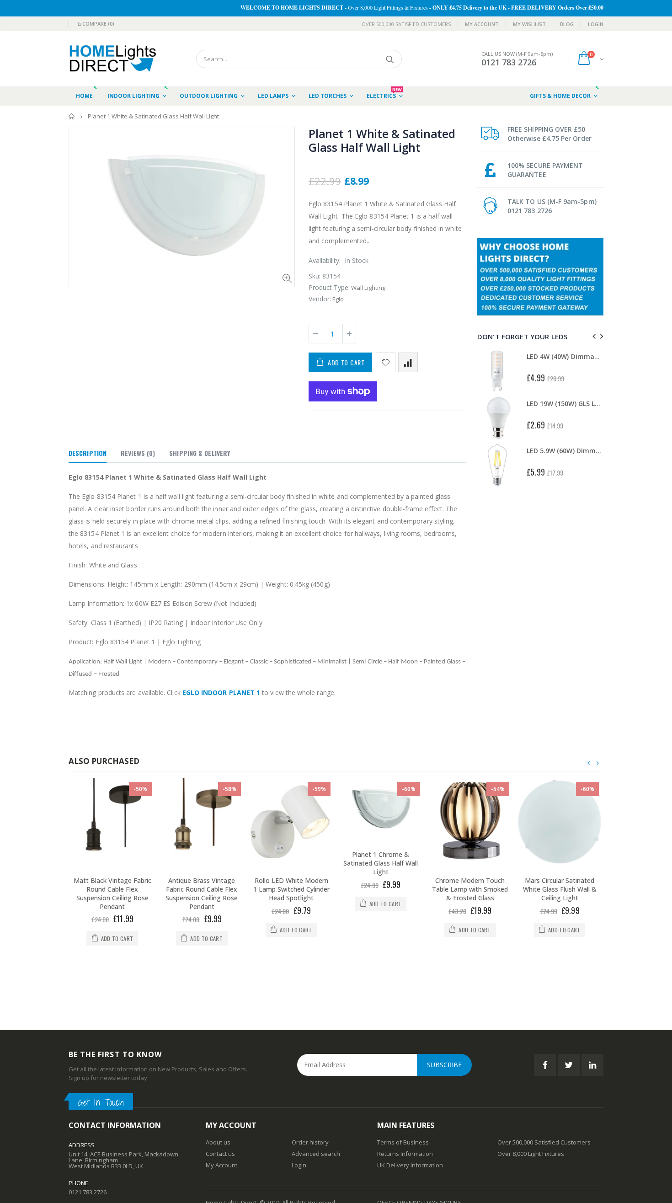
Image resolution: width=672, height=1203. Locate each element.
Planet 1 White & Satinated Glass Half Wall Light (382, 140)
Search (390, 59)
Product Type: (329, 287)
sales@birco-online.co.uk (103, 1165)
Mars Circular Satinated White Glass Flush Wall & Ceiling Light (560, 889)
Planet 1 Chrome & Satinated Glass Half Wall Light (380, 863)
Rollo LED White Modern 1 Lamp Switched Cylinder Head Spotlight (291, 889)
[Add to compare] (408, 362)
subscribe (444, 1011)
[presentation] (593, 336)
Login (595, 24)
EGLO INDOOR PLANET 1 (221, 692)
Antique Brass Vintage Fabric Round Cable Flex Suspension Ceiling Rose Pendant (201, 893)
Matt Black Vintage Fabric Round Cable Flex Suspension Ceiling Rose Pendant (112, 893)
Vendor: (320, 298)
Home (72, 116)
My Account (482, 24)
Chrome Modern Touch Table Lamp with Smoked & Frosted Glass (470, 889)
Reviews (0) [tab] (138, 453)
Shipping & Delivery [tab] (199, 453)
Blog (567, 24)
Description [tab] (88, 453)
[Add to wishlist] (385, 362)
